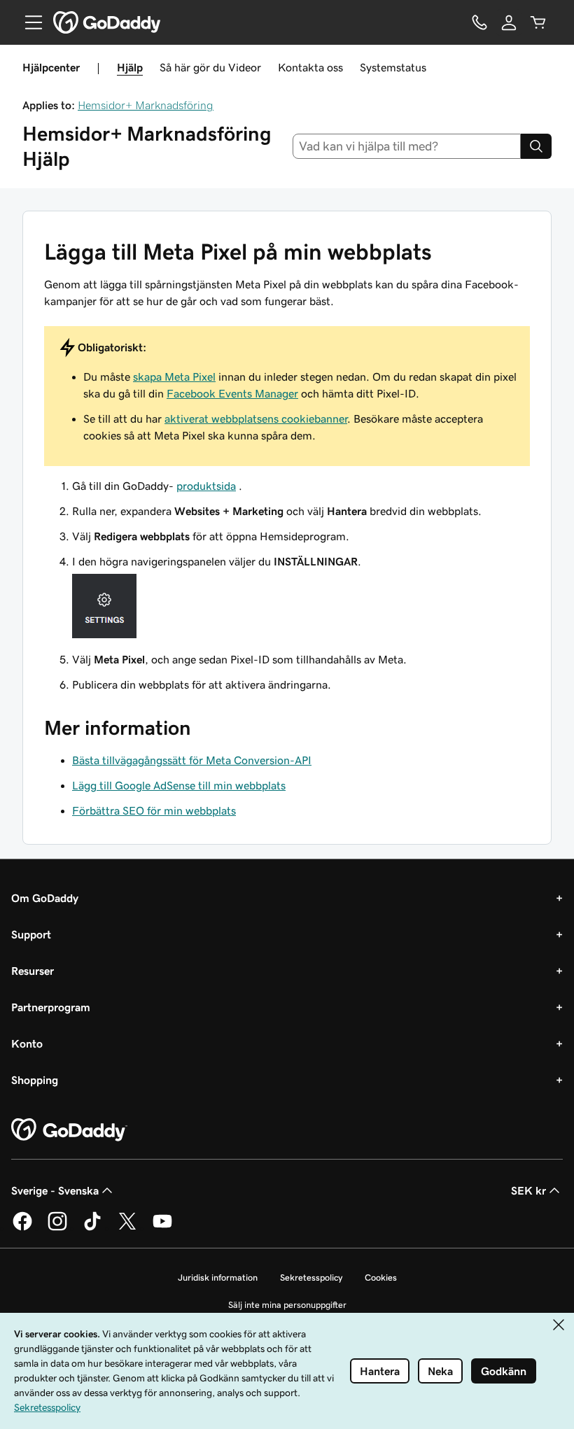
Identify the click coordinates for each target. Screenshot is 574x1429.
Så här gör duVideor (210, 67)
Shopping (34, 1079)
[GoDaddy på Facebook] (22, 1228)
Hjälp (130, 67)
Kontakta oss (310, 67)
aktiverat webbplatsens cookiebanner (255, 418)
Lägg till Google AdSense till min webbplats (179, 785)
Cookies (381, 1277)
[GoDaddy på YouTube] (162, 1228)
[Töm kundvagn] (538, 22)
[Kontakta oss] (479, 22)
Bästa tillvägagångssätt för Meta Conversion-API (192, 760)
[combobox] (407, 146)
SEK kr (528, 1190)
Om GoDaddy (44, 897)
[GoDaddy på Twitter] (127, 1228)
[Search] (536, 146)
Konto (27, 1043)
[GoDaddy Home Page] (69, 1130)
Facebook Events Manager (232, 393)
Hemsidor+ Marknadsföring (146, 105)
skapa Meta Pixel (174, 376)
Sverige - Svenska (55, 1190)
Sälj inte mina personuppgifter (287, 1304)
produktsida (206, 485)
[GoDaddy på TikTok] (92, 1228)
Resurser (32, 970)
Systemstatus (393, 67)
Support (31, 934)
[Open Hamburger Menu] (28, 22)
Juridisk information (218, 1277)
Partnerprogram (50, 1007)
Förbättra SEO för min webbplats (154, 810)
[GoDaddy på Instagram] (57, 1228)
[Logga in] (509, 22)
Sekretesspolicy (311, 1277)
